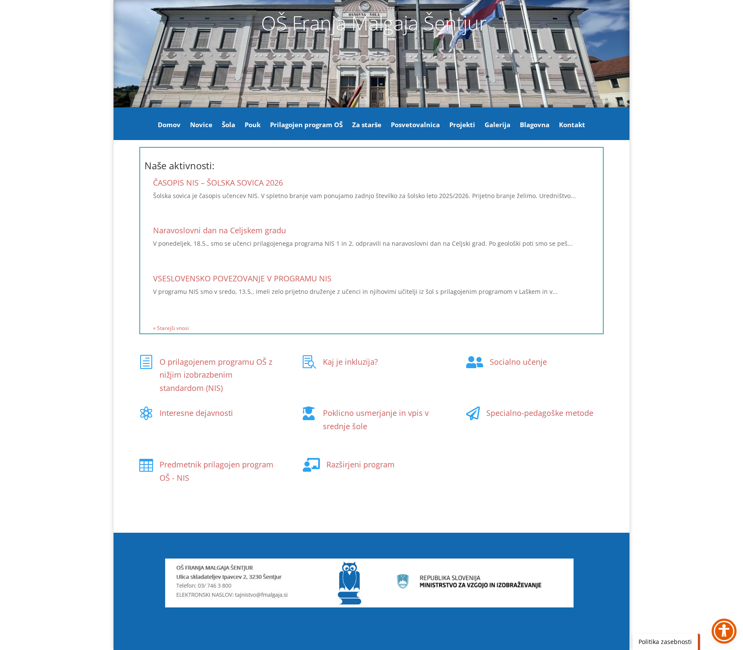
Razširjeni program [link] (360, 464)
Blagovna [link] (535, 125)
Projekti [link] (462, 125)
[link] (146, 362)
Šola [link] (228, 125)
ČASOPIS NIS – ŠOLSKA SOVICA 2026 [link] (218, 182)
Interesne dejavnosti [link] (196, 413)
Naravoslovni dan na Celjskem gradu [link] (219, 230)
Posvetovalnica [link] (415, 125)
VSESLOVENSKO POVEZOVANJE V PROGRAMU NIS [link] (242, 278)
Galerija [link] (497, 125)
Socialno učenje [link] (518, 362)
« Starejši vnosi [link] (171, 328)
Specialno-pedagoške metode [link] (539, 413)
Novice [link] (201, 125)
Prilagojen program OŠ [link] (306, 125)
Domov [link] (169, 125)
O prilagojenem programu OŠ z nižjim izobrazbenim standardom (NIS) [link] (216, 375)
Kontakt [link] (572, 125)
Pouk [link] (253, 125)
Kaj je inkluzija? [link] (350, 362)
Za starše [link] (366, 125)
